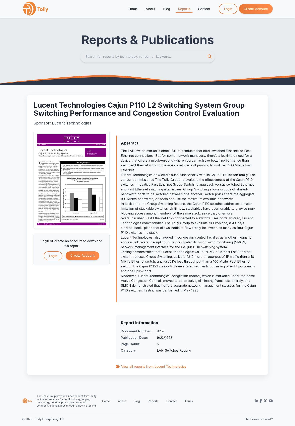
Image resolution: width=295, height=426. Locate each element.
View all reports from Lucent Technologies (153, 366)
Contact (204, 9)
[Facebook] (261, 401)
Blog (166, 9)
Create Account (256, 9)
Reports (184, 9)
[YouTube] (271, 401)
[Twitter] (265, 401)
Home (133, 9)
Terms (189, 401)
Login (228, 9)
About (150, 9)
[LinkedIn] (256, 401)
